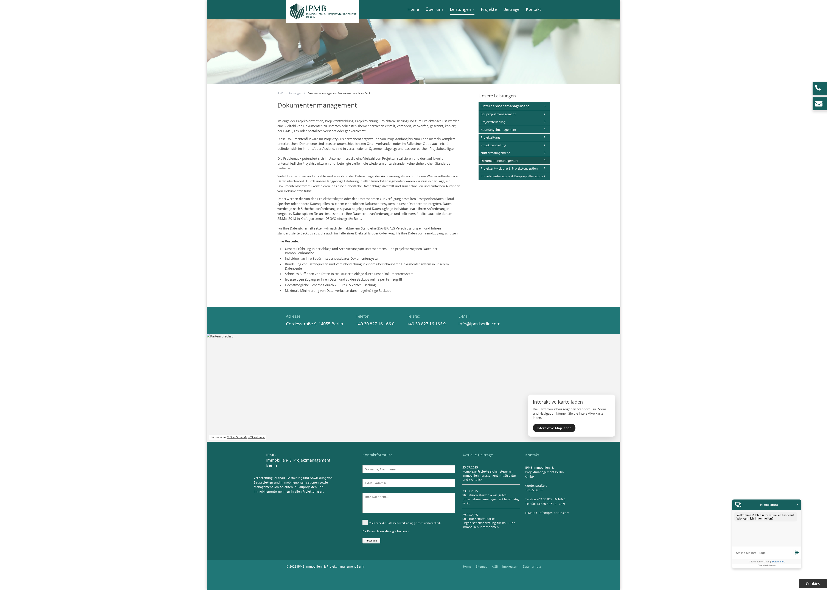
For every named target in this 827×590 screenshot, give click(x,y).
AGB (495, 566)
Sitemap (482, 566)
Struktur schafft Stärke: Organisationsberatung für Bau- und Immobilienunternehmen (488, 523)
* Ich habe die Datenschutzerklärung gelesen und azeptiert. (405, 522)
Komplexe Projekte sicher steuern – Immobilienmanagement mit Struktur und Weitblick (489, 475)
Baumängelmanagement (498, 130)
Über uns (434, 9)
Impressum (510, 566)
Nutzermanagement (495, 153)
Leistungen (460, 9)
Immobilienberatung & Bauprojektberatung (512, 176)
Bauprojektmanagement (498, 114)
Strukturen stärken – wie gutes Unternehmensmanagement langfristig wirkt (490, 499)
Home (413, 9)
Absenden (371, 540)
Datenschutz (532, 566)
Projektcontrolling (493, 145)
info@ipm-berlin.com (480, 324)
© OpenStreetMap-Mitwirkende (246, 437)
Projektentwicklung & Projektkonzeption (509, 168)
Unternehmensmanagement (505, 105)
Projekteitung (490, 137)
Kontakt (533, 9)
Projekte (489, 9)
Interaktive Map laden (554, 428)
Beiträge (511, 9)
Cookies (813, 583)
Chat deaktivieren (767, 565)
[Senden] (796, 553)
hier (399, 531)
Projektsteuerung (493, 122)
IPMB (280, 93)
